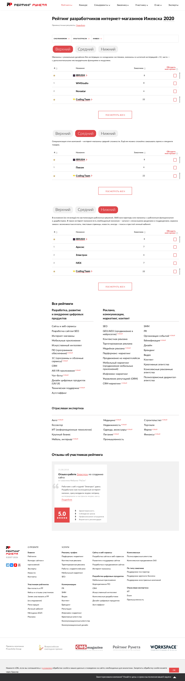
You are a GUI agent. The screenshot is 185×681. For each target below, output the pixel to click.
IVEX (78, 263)
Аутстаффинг (98, 605)
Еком (129, 596)
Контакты (32, 577)
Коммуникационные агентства (76, 621)
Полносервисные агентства (139, 556)
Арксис (80, 247)
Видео (64, 596)
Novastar (81, 91)
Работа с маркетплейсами (74, 569)
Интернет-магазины (101, 569)
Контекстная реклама (71, 560)
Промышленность (135, 600)
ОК (174, 670)
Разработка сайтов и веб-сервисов (108, 556)
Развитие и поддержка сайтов (106, 560)
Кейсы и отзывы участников (40, 592)
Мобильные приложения (104, 580)
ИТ (128, 591)
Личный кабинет (35, 609)
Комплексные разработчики (105, 596)
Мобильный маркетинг (72, 573)
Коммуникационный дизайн (75, 625)
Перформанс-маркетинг (72, 556)
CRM (94, 588)
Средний (85, 49)
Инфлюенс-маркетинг (72, 613)
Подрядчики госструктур (138, 572)
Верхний (62, 134)
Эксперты (173, 5)
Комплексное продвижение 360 (142, 560)
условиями (47, 668)
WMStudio (82, 83)
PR (63, 588)
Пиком (80, 167)
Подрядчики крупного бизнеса (141, 576)
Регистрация (33, 605)
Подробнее (80, 25)
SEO (63, 577)
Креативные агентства (72, 617)
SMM (64, 592)
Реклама (31, 617)
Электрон (81, 255)
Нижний (108, 49)
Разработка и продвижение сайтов (108, 565)
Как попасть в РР (35, 588)
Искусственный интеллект (104, 592)
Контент (65, 601)
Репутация (66, 609)
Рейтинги (32, 556)
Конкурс (83, 5)
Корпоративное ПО (101, 584)
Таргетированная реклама (73, 565)
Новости (32, 573)
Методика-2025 (35, 613)
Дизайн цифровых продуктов (105, 601)
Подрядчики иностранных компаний (144, 580)
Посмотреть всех (115, 115)
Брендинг (66, 605)
